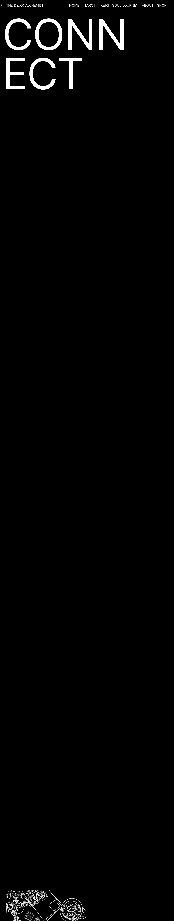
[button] (90, 5)
